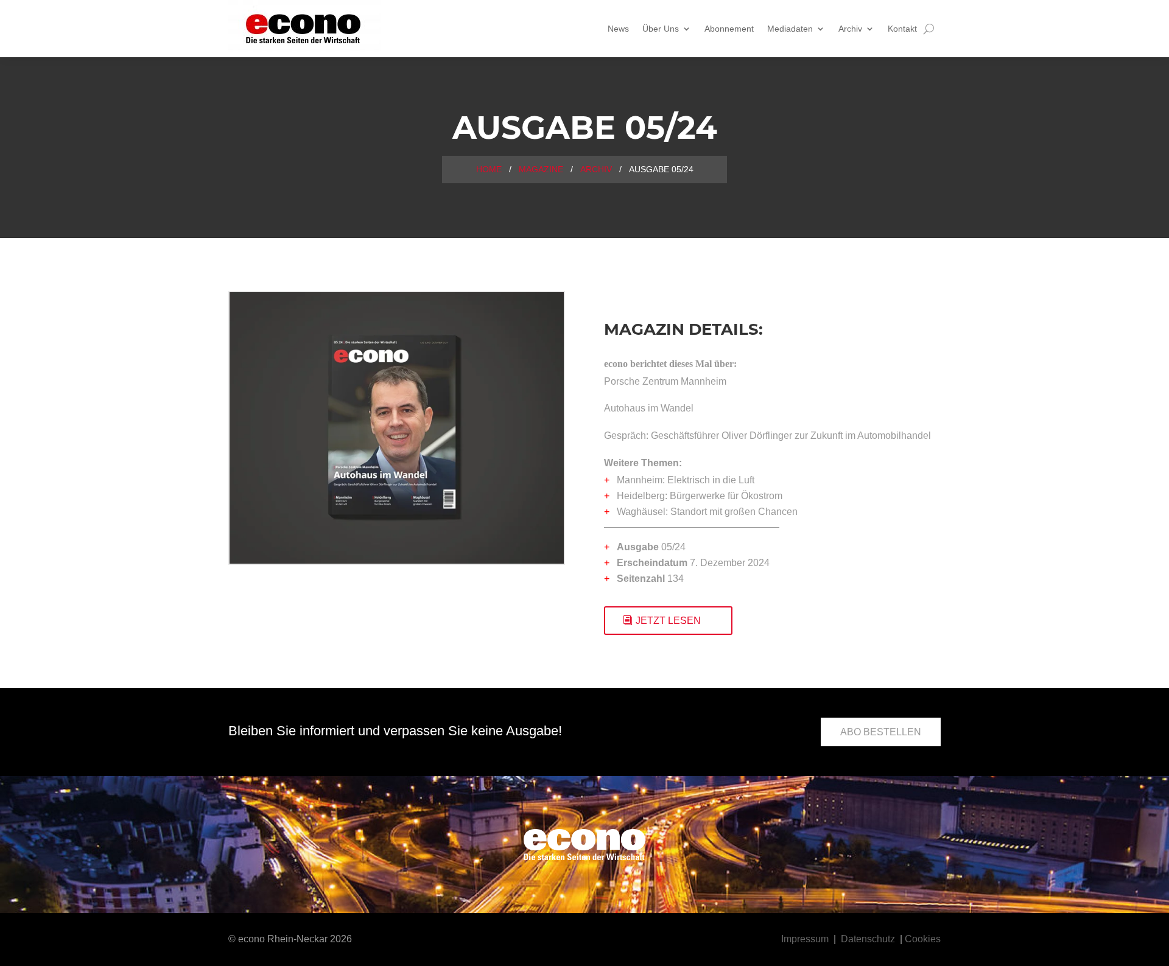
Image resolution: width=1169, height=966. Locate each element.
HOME (489, 169)
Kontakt (902, 28)
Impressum (805, 939)
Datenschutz (868, 939)
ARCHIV (596, 169)
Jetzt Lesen (668, 620)
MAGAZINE (541, 169)
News (618, 28)
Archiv (850, 28)
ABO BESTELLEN (880, 732)
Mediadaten (790, 28)
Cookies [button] (923, 939)
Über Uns (660, 28)
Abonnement (729, 28)
